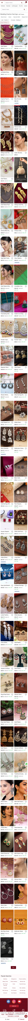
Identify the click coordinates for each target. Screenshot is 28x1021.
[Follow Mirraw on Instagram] (14, 1001)
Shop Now (8, 42)
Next (13, 967)
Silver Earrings (22, 992)
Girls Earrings (22, 990)
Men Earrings (5, 990)
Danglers (5, 987)
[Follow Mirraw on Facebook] (8, 1001)
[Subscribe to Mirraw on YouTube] (19, 1001)
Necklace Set (22, 981)
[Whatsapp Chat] (26, 764)
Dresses (14, 987)
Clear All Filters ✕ (5, 22)
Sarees (8, 6)
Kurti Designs (14, 990)
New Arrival (3, 17)
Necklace (5, 979)
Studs (14, 984)
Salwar (3, 6)
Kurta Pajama (14, 992)
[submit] (24, 9)
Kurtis (21, 6)
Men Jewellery (22, 987)
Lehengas (15, 6)
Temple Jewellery (22, 979)
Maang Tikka (5, 981)
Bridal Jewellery (14, 981)
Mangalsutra (13, 979)
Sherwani (5, 992)
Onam (10, 17)
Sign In (14, 1006)
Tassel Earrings (22, 984)
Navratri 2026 (17, 17)
